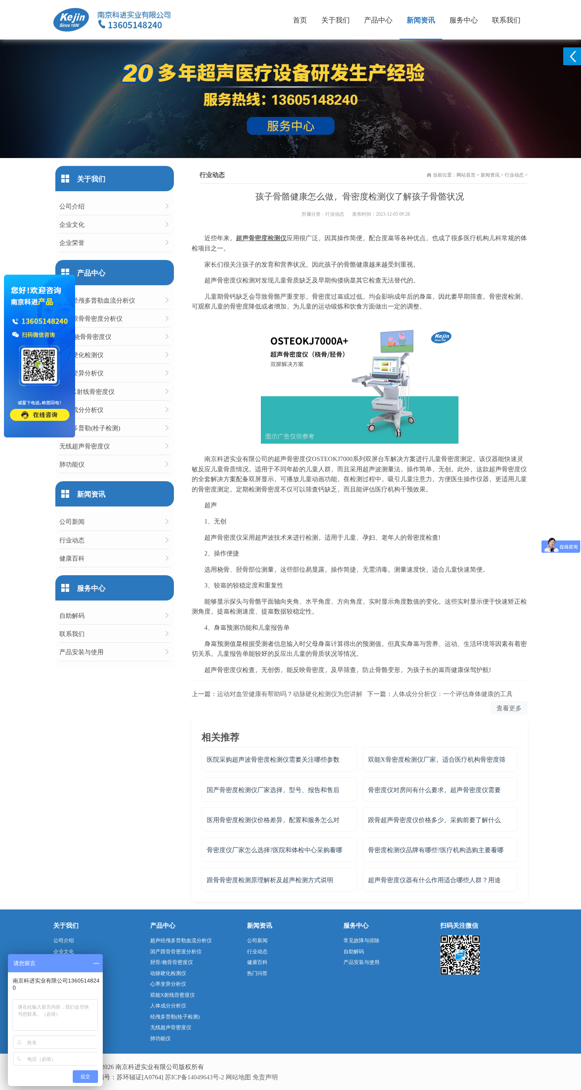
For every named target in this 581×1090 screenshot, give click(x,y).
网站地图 (238, 1076)
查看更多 (509, 707)
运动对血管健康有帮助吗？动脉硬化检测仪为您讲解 (289, 693)
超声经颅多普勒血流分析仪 (97, 300)
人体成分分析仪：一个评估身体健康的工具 (452, 693)
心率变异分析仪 (81, 372)
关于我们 (335, 19)
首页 (300, 19)
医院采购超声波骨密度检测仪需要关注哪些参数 (273, 759)
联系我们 (506, 19)
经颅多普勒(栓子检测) (89, 427)
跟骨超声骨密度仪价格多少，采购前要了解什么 (434, 819)
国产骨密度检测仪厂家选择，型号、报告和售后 (273, 789)
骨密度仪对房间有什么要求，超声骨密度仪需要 (434, 789)
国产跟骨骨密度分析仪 (91, 318)
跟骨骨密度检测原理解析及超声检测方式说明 (270, 879)
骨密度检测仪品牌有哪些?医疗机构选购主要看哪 (436, 849)
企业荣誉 (72, 242)
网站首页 (465, 174)
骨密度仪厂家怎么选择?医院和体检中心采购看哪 (274, 849)
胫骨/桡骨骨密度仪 (85, 336)
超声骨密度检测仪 (261, 237)
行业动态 (514, 174)
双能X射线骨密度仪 (87, 391)
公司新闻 (72, 521)
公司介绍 (72, 206)
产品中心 (378, 19)
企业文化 (72, 224)
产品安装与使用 (81, 651)
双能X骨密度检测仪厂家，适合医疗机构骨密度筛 (437, 759)
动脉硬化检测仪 (81, 354)
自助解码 (72, 615)
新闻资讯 (421, 19)
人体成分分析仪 (81, 409)
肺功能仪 (72, 464)
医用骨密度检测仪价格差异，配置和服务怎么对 (273, 819)
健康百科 (72, 558)
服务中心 (463, 19)
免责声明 (265, 1076)
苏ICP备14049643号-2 (194, 1076)
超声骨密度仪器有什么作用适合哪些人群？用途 (434, 879)
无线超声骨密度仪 (84, 445)
